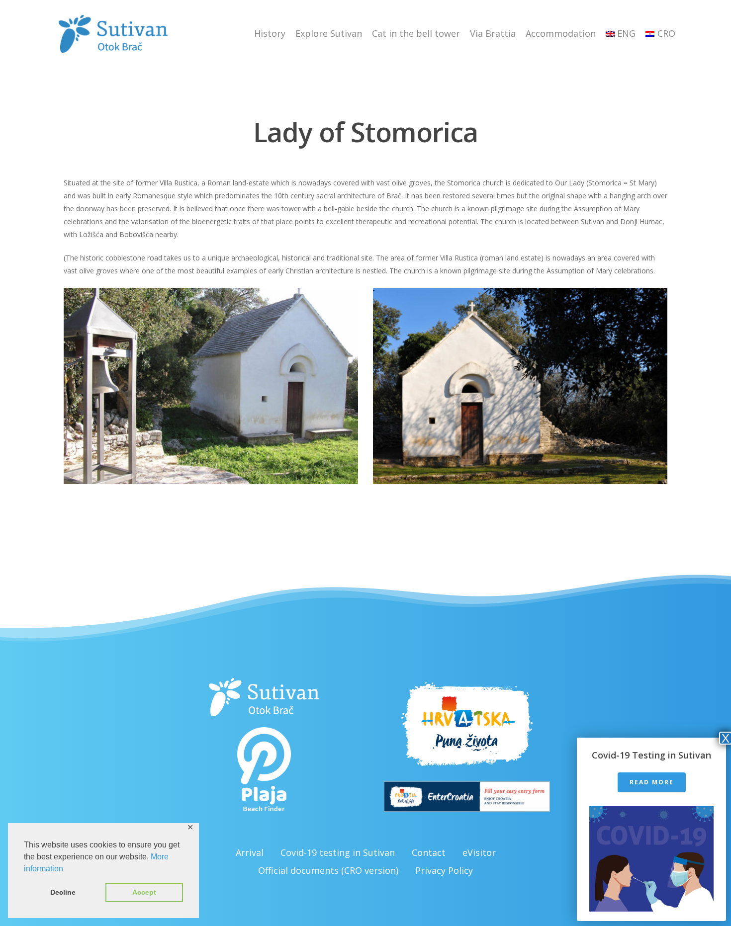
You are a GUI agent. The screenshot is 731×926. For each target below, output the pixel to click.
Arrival (250, 852)
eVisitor (479, 852)
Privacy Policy (444, 870)
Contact (429, 852)
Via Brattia (493, 33)
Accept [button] (144, 892)
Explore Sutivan (328, 33)
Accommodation (561, 33)
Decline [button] (63, 892)
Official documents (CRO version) (328, 870)
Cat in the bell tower (416, 33)
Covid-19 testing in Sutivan (337, 852)
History (269, 33)
